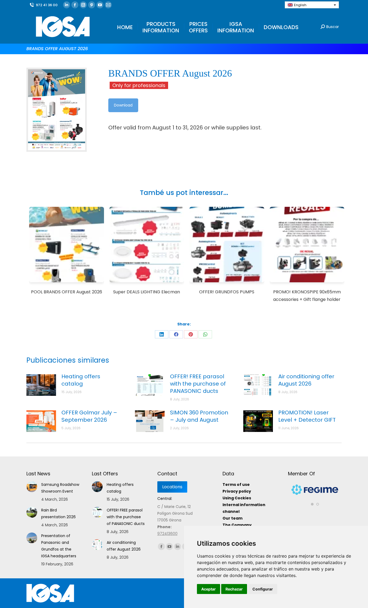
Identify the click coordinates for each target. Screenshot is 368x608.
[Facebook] (176, 334)
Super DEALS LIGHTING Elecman (146, 292)
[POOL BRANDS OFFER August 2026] (66, 245)
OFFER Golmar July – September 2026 (89, 416)
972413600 (167, 533)
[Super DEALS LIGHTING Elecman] (146, 245)
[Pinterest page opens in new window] (91, 4)
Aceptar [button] (208, 589)
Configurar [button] (262, 589)
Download (123, 105)
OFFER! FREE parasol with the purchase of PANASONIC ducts (198, 384)
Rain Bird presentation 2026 (58, 513)
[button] (312, 499)
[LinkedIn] (161, 334)
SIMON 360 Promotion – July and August (199, 416)
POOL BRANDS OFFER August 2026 (66, 292)
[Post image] (41, 385)
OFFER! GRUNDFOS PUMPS (226, 292)
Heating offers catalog (80, 380)
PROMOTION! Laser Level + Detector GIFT (307, 416)
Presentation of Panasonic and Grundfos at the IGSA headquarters (58, 546)
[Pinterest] (190, 334)
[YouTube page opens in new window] (99, 4)
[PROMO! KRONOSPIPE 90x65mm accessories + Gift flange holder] (307, 245)
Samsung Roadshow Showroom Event (60, 488)
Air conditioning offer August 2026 (306, 380)
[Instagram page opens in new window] (83, 4)
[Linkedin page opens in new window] (66, 4)
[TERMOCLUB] (316, 492)
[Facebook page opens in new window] (74, 4)
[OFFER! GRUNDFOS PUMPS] (226, 245)
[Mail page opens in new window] (108, 4)
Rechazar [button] (234, 589)
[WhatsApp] (205, 334)
